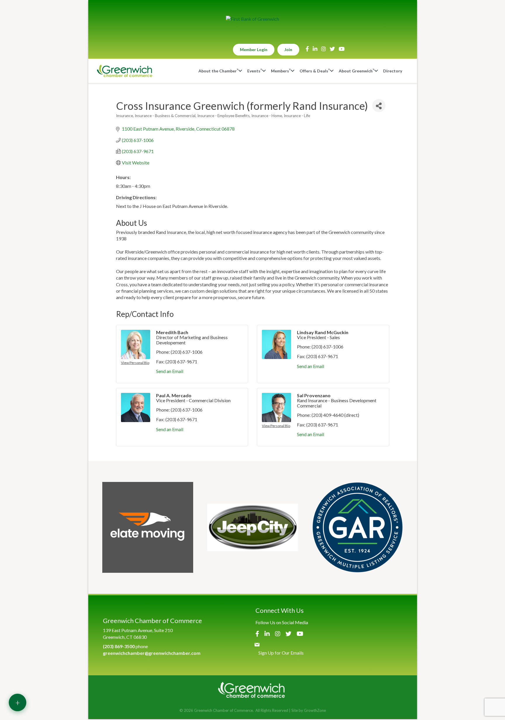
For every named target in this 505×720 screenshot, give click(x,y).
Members (280, 70)
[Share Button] (378, 105)
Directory (392, 70)
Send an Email (169, 371)
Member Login (253, 49)
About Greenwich (356, 70)
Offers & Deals (314, 70)
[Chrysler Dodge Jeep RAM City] (252, 527)
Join (288, 49)
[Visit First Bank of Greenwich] (252, 19)
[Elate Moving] (147, 527)
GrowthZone (315, 710)
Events (253, 70)
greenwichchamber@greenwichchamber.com (151, 653)
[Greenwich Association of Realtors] (357, 527)
